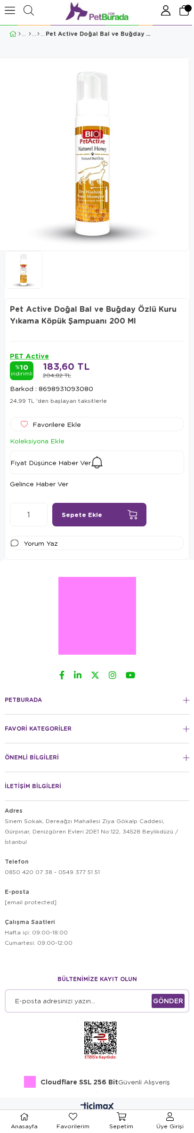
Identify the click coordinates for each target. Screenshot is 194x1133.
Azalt (17, 514)
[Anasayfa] (19, 34)
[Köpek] (30, 34)
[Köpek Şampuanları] (38, 34)
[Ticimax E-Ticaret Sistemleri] (97, 1107)
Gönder (168, 1000)
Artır (40, 514)
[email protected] (31, 902)
